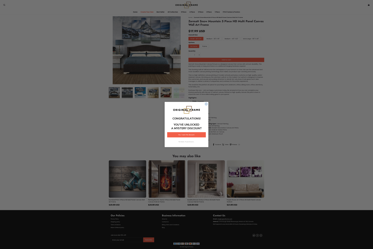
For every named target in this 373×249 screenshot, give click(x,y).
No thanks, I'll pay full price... (186, 142)
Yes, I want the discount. (186, 135)
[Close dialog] (206, 104)
